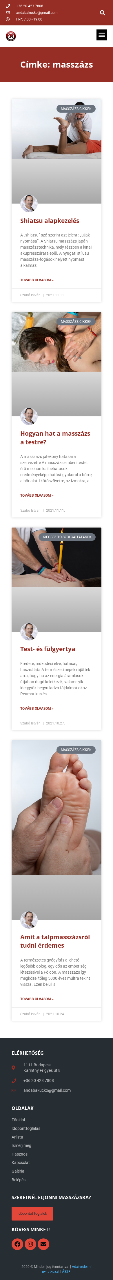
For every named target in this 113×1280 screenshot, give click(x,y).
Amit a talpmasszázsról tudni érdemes (55, 941)
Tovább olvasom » (37, 280)
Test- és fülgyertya (47, 649)
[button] (102, 13)
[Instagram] (30, 1244)
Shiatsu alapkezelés (49, 221)
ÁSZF (66, 1272)
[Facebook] (17, 1244)
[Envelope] (43, 1244)
